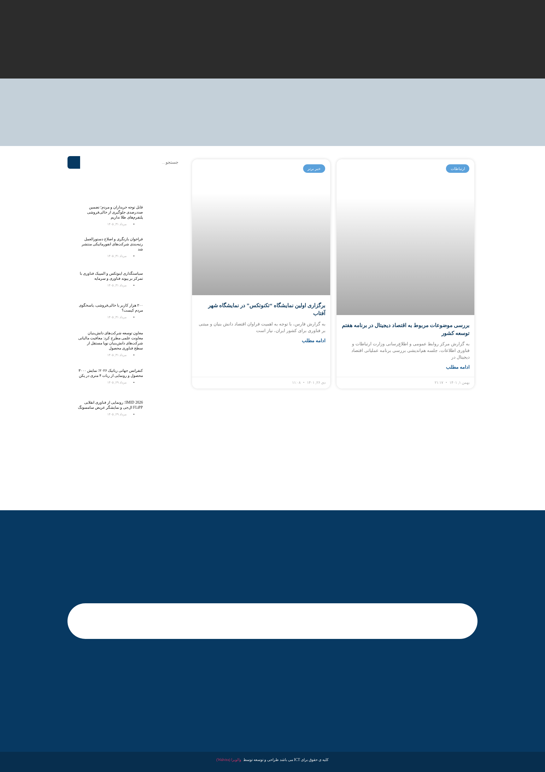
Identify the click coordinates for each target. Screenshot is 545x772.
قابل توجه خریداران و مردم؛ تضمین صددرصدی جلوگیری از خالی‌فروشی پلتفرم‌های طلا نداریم (115, 212)
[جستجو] (73, 162)
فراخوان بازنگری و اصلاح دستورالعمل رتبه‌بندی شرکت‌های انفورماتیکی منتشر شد (112, 244)
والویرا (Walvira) (228, 759)
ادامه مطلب (458, 367)
